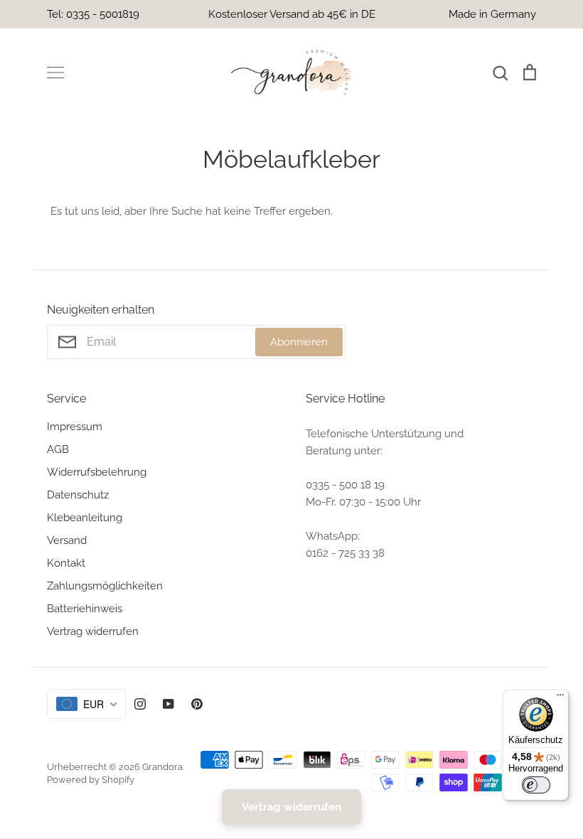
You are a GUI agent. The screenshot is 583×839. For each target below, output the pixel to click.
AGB (58, 449)
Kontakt (66, 563)
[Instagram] (140, 704)
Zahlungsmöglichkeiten (105, 585)
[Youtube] (168, 704)
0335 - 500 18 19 (345, 485)
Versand (67, 540)
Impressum (74, 426)
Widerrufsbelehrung (96, 472)
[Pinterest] (197, 704)
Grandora (162, 766)
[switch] (536, 784)
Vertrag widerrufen (93, 631)
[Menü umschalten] (55, 72)
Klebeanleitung (84, 517)
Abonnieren (299, 342)
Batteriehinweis (84, 608)
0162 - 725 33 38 (345, 553)
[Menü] (560, 698)
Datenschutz (78, 494)
